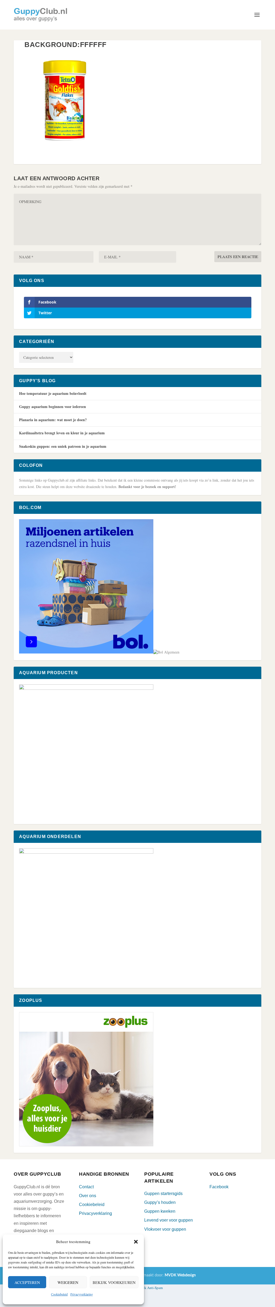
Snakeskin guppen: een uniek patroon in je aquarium (62, 446)
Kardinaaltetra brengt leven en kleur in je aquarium (62, 433)
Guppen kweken (159, 1211)
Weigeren (67, 1282)
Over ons (87, 1195)
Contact (86, 1187)
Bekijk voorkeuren (114, 1282)
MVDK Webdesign (180, 1275)
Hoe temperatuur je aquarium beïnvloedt (52, 393)
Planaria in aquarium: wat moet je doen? (53, 420)
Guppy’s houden (160, 1202)
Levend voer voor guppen (168, 1220)
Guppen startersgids (163, 1193)
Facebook (219, 1187)
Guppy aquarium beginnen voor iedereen (52, 406)
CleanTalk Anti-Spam (147, 1287)
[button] (136, 1241)
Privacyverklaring (81, 1294)
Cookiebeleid (59, 1294)
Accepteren (27, 1282)
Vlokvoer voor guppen (165, 1229)
